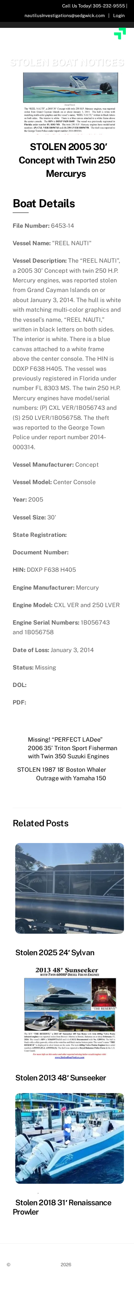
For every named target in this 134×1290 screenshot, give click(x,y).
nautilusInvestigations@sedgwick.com (65, 15)
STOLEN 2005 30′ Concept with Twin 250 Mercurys (67, 160)
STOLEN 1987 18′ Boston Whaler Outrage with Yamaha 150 (61, 773)
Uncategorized (61, 1192)
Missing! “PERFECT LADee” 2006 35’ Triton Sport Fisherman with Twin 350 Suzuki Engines (73, 748)
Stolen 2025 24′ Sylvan (54, 952)
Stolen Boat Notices (35, 1264)
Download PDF (50, 702)
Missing (25, 941)
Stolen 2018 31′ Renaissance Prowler (62, 1207)
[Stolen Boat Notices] (68, 47)
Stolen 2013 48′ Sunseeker (60, 1077)
